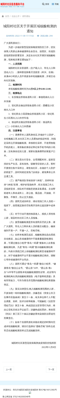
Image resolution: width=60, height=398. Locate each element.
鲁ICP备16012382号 (48, 389)
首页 (7, 16)
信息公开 (16, 16)
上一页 (9, 369)
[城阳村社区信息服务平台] (14, 4)
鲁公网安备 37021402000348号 (16, 396)
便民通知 (26, 16)
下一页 (51, 369)
